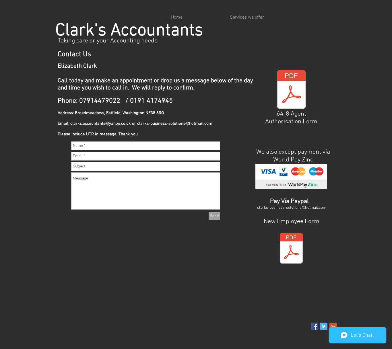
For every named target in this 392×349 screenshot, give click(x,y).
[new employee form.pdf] (291, 249)
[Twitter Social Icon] (323, 326)
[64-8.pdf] (291, 90)
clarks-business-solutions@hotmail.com (174, 123)
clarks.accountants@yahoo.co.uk (100, 123)
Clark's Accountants (129, 30)
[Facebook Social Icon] (314, 326)
